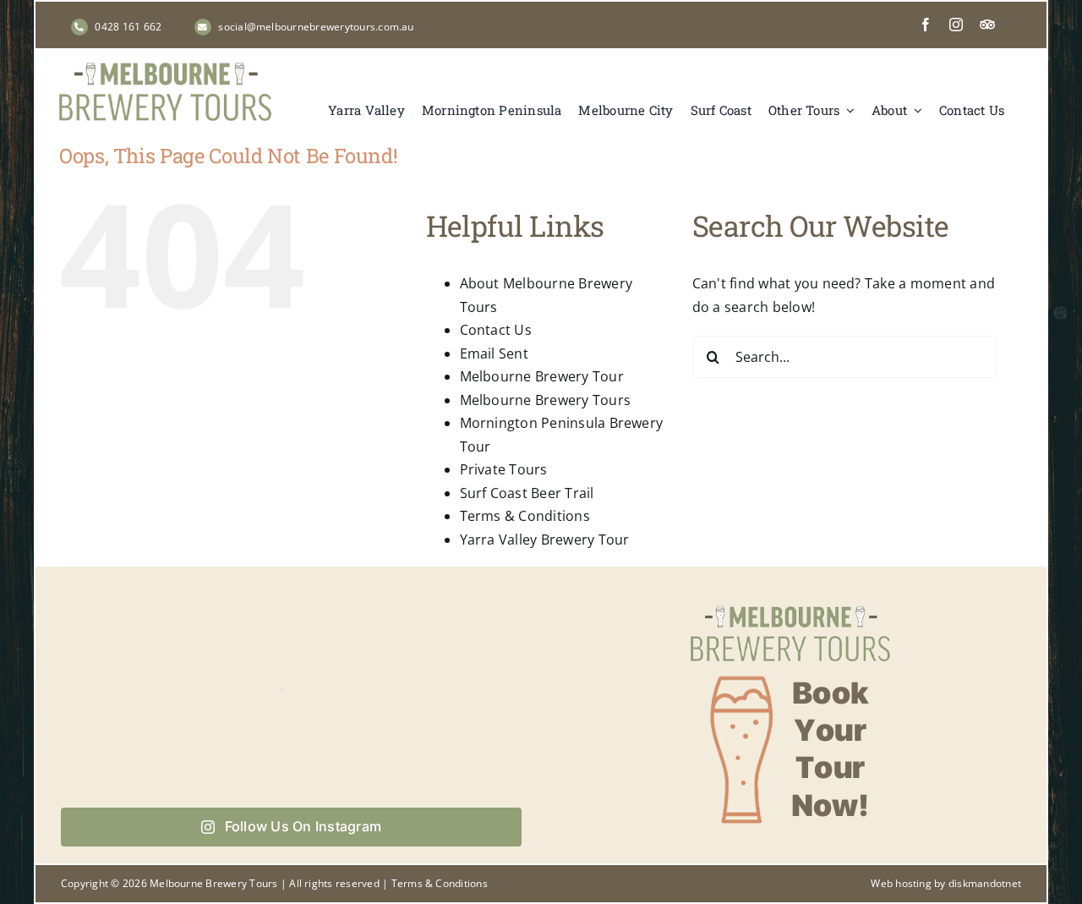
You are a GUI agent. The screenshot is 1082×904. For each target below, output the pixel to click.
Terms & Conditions (525, 516)
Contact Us (496, 330)
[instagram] (956, 24)
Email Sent (494, 353)
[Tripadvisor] (987, 24)
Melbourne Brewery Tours (545, 400)
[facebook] (925, 24)
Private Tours (504, 469)
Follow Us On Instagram (303, 826)
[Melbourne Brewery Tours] (165, 69)
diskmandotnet (984, 883)
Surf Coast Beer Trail (527, 493)
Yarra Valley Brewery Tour (545, 539)
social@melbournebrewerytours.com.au (315, 26)
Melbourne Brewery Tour (542, 376)
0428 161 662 (128, 26)
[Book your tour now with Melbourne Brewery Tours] (790, 604)
